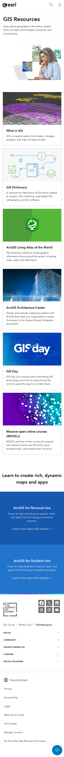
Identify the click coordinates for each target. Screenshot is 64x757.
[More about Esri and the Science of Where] (10, 610)
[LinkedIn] (57, 603)
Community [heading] (9, 640)
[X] (49, 603)
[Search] (51, 5)
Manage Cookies (13, 732)
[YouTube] (57, 610)
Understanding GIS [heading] (14, 647)
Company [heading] (8, 654)
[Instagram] (49, 610)
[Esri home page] (9, 5)
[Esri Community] (41, 610)
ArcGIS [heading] (7, 632)
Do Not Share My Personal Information (25, 741)
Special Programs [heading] (13, 661)
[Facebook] (41, 603)
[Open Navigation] (59, 5)
